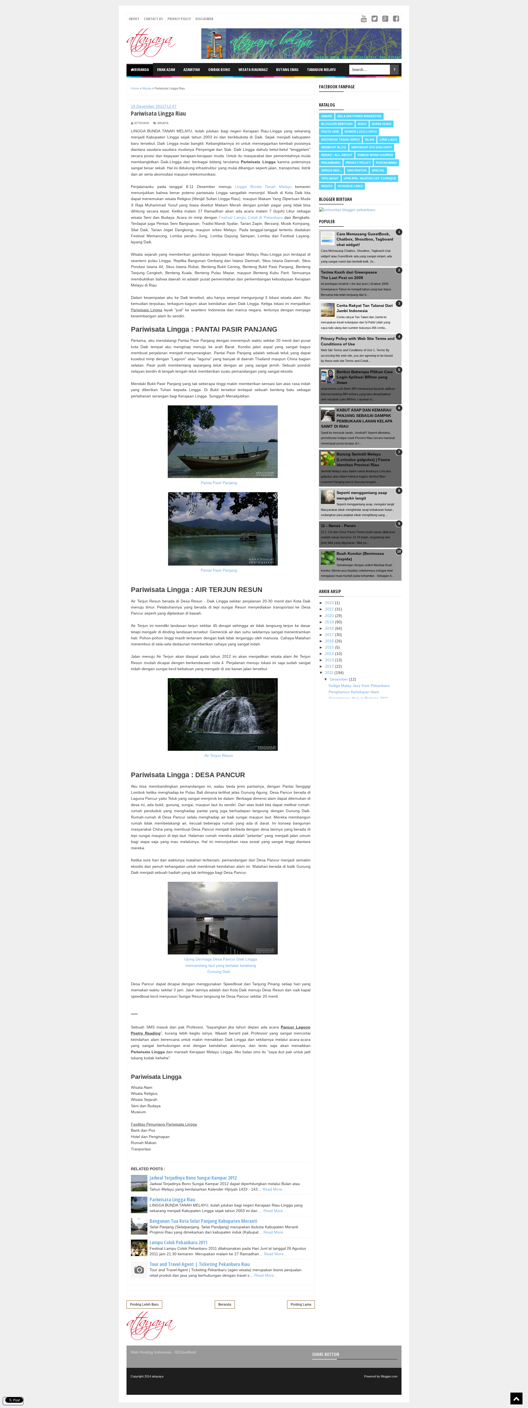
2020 (330, 615)
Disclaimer (204, 18)
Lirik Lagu (388, 139)
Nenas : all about (336, 155)
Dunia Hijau (381, 123)
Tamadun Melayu (321, 69)
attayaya (157, 1376)
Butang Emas (287, 69)
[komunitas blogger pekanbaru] (347, 210)
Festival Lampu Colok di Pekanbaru (251, 217)
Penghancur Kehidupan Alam (354, 692)
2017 (330, 634)
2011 (329, 672)
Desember (339, 679)
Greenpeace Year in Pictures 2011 (358, 698)
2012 (330, 666)
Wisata (163, 123)
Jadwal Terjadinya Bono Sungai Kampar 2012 (193, 1177)
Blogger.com (389, 1376)
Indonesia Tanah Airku (340, 139)
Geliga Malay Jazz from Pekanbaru (359, 685)
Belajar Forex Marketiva (359, 116)
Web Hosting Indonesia (151, 1352)
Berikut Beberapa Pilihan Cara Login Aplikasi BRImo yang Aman (365, 377)
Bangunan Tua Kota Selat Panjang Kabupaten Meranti (203, 1221)
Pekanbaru (330, 162)
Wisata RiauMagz (253, 69)
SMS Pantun (357, 170)
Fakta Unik (330, 131)
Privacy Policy (179, 18)
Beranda (141, 69)
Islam (369, 139)
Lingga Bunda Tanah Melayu (263, 186)
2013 (330, 660)
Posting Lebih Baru (144, 1304)
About (134, 18)
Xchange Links (350, 186)
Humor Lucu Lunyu (361, 131)
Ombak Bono (219, 69)
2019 (330, 622)
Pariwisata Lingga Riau (172, 1199)
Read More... (274, 1189)
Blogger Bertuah (337, 123)
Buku (362, 123)
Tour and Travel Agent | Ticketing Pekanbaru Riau (200, 1264)
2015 (330, 647)
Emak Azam (166, 69)
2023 (330, 603)
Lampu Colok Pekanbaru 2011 (178, 1242)
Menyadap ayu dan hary (371, 147)
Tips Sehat (330, 178)
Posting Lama (301, 1304)
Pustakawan (386, 162)
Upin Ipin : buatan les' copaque (370, 178)
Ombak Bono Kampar (375, 155)
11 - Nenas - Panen (338, 525)
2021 (330, 609)
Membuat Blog (333, 147)
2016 (330, 641)
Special (378, 170)
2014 (330, 653)
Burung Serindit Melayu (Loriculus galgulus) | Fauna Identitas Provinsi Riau (363, 459)
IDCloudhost (185, 1352)
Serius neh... (331, 170)
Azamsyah (191, 69)
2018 (330, 628)
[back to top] (516, 1398)
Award (326, 116)
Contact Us (153, 18)
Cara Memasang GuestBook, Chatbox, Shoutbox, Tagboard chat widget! (365, 239)
